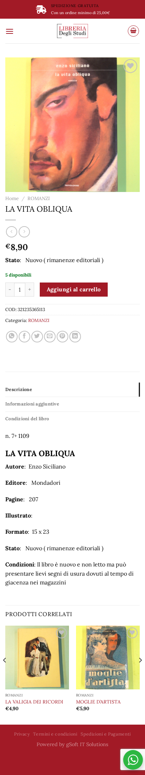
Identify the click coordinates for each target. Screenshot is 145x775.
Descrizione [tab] (18, 389)
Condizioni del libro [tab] (27, 419)
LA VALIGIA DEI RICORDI (34, 702)
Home (12, 198)
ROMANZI (38, 198)
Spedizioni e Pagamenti (106, 734)
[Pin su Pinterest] (62, 336)
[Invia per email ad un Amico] (50, 336)
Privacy (22, 734)
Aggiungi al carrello (74, 289)
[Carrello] (133, 31)
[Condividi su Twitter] (37, 336)
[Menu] (9, 31)
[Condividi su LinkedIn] (75, 336)
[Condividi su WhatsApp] (12, 336)
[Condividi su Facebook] (24, 336)
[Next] (140, 674)
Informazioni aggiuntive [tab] (32, 404)
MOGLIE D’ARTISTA (98, 702)
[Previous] (4, 674)
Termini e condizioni (55, 734)
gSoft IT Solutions (87, 744)
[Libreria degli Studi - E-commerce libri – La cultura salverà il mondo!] (72, 31)
